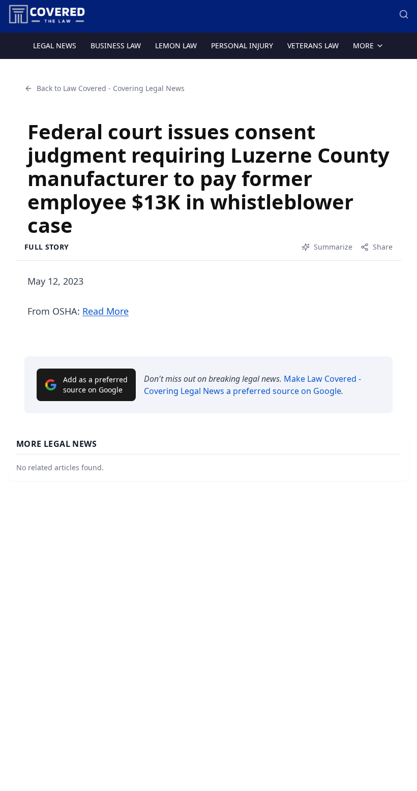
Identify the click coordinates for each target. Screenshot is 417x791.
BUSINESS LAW (116, 45)
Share (383, 247)
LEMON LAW (176, 45)
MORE (363, 45)
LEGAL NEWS (54, 45)
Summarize (333, 247)
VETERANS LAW (313, 45)
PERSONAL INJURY (242, 45)
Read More (105, 311)
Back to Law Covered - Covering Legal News (111, 88)
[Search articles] (404, 14)
